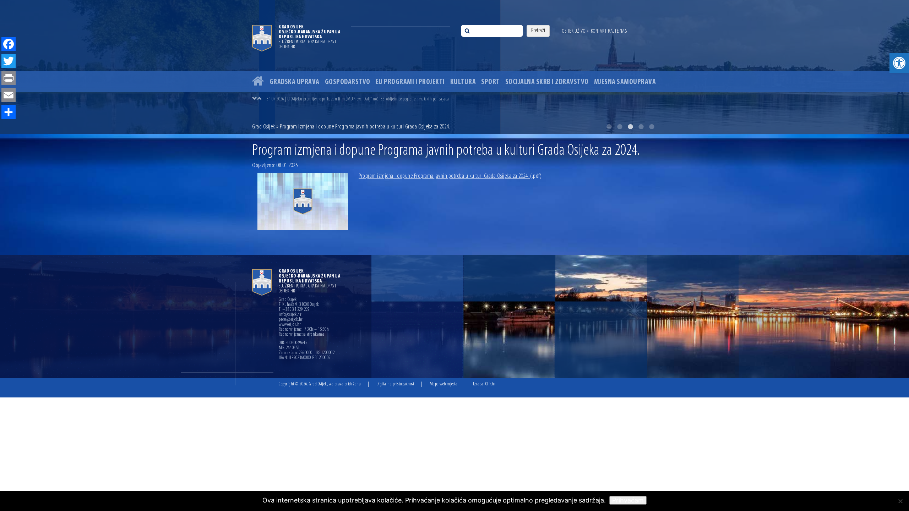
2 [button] (619, 126)
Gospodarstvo (347, 82)
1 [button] (609, 126)
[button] (899, 63)
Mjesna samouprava (625, 82)
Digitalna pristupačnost (395, 384)
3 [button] (630, 126)
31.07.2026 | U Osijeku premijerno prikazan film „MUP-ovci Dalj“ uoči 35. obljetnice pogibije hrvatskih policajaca (358, 99)
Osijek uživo (573, 31)
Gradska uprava (295, 82)
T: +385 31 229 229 (294, 309)
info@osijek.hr (290, 314)
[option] (461, 99)
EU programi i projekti (410, 82)
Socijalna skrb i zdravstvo (547, 82)
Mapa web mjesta (444, 384)
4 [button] (640, 126)
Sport (490, 82)
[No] (900, 501)
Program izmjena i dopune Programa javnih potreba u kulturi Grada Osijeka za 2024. (450, 176)
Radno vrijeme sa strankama (301, 334)
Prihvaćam (628, 500)
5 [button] (651, 126)
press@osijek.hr (291, 319)
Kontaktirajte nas (609, 31)
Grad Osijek (264, 127)
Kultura (463, 82)
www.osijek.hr (290, 324)
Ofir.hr (490, 384)
